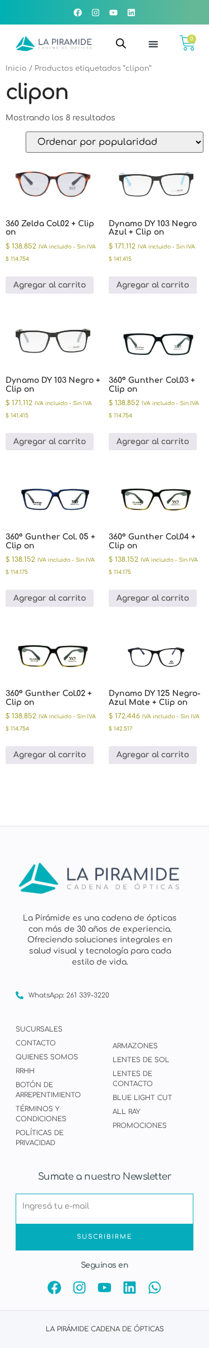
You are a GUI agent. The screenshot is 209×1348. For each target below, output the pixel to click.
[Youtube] (113, 12)
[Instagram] (96, 12)
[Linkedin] (131, 12)
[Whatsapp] (155, 1288)
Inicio (16, 68)
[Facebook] (78, 12)
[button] (153, 43)
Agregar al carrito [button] (49, 285)
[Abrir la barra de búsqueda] (121, 43)
